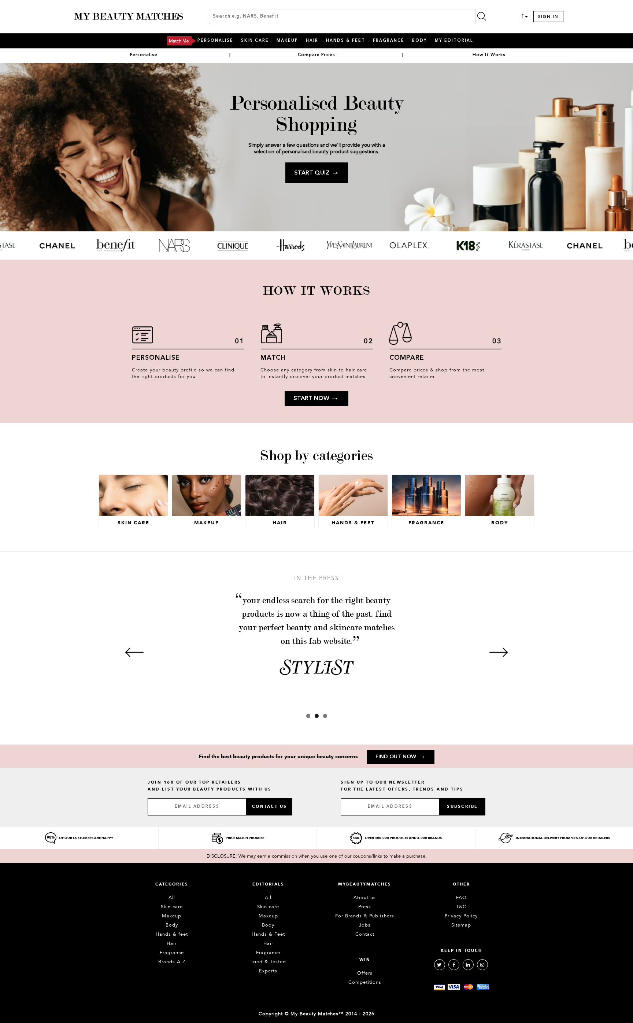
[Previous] (134, 652)
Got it (316, 544)
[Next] (499, 652)
